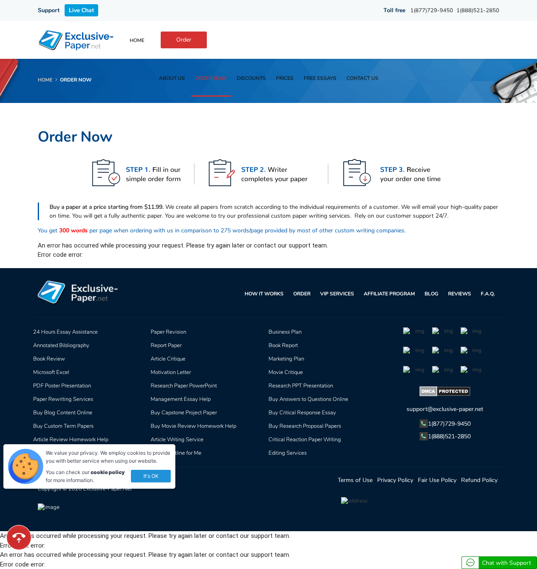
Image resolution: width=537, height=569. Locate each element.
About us (172, 78)
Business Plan (285, 332)
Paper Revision (168, 332)
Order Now (211, 78)
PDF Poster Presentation (62, 386)
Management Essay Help (181, 399)
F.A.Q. (488, 293)
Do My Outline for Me (176, 453)
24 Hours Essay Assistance (65, 332)
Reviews (459, 293)
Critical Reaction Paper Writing (304, 439)
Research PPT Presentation (300, 386)
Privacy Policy (395, 480)
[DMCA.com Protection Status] (445, 392)
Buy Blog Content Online (62, 412)
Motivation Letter (171, 372)
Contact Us (362, 78)
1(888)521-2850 (477, 10)
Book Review (49, 359)
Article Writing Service (177, 439)
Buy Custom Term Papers (63, 426)
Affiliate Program (389, 293)
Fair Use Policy (437, 480)
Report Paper (166, 345)
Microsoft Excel (51, 372)
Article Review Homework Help (70, 439)
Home (137, 40)
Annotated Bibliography (61, 345)
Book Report (283, 345)
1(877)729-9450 (431, 10)
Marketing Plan (286, 359)
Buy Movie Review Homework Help (193, 426)
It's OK (151, 476)
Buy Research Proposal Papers (304, 426)
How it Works (264, 293)
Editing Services (287, 453)
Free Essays (320, 78)
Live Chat (81, 10)
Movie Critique (285, 372)
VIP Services (337, 293)
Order (183, 40)
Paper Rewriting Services (63, 399)
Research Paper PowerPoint (184, 386)
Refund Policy (479, 480)
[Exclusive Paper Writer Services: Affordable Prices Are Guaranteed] (76, 40)
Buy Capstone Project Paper (184, 412)
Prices (285, 78)
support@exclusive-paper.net (445, 409)
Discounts (251, 78)
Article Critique (168, 359)
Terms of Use (355, 480)
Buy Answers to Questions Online (308, 399)
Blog (431, 293)
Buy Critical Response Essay (302, 412)
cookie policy (108, 472)
